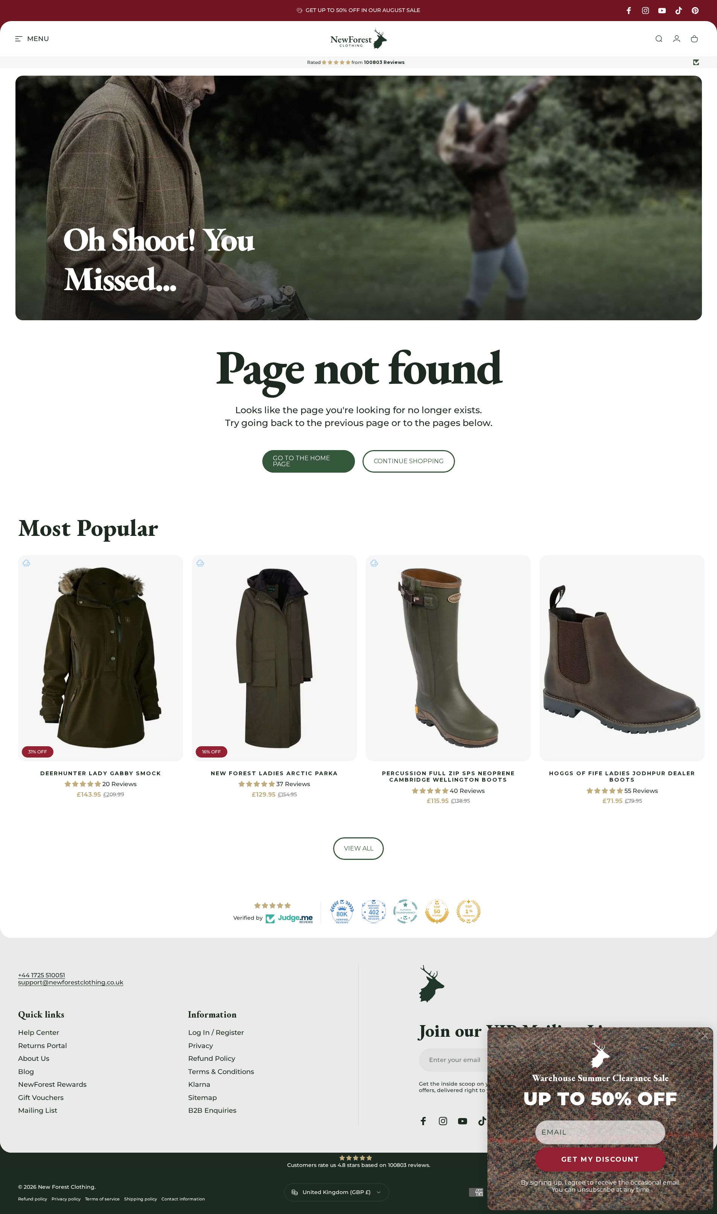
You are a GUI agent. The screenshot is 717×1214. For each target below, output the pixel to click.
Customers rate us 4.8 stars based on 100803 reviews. (358, 1165)
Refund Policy (211, 1058)
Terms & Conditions (221, 1072)
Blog (26, 1072)
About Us (33, 1058)
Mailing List (37, 1110)
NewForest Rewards (52, 1084)
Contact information (183, 1198)
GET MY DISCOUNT (600, 1159)
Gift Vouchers (41, 1098)
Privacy (200, 1046)
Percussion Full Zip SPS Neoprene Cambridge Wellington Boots (448, 776)
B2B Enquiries (212, 1110)
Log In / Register (216, 1032)
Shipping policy (140, 1198)
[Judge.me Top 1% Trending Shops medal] (469, 911)
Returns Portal (42, 1046)
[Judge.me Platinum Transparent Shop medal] (405, 911)
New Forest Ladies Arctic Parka (274, 773)
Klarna (199, 1084)
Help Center (38, 1032)
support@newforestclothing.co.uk (70, 982)
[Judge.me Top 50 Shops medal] (437, 911)
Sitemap (202, 1098)
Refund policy (32, 1198)
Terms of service (102, 1198)
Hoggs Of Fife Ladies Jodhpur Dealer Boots (622, 776)
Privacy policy (66, 1198)
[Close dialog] (705, 1035)
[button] (83, 784)
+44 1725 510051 (41, 975)
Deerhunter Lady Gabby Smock (100, 773)
